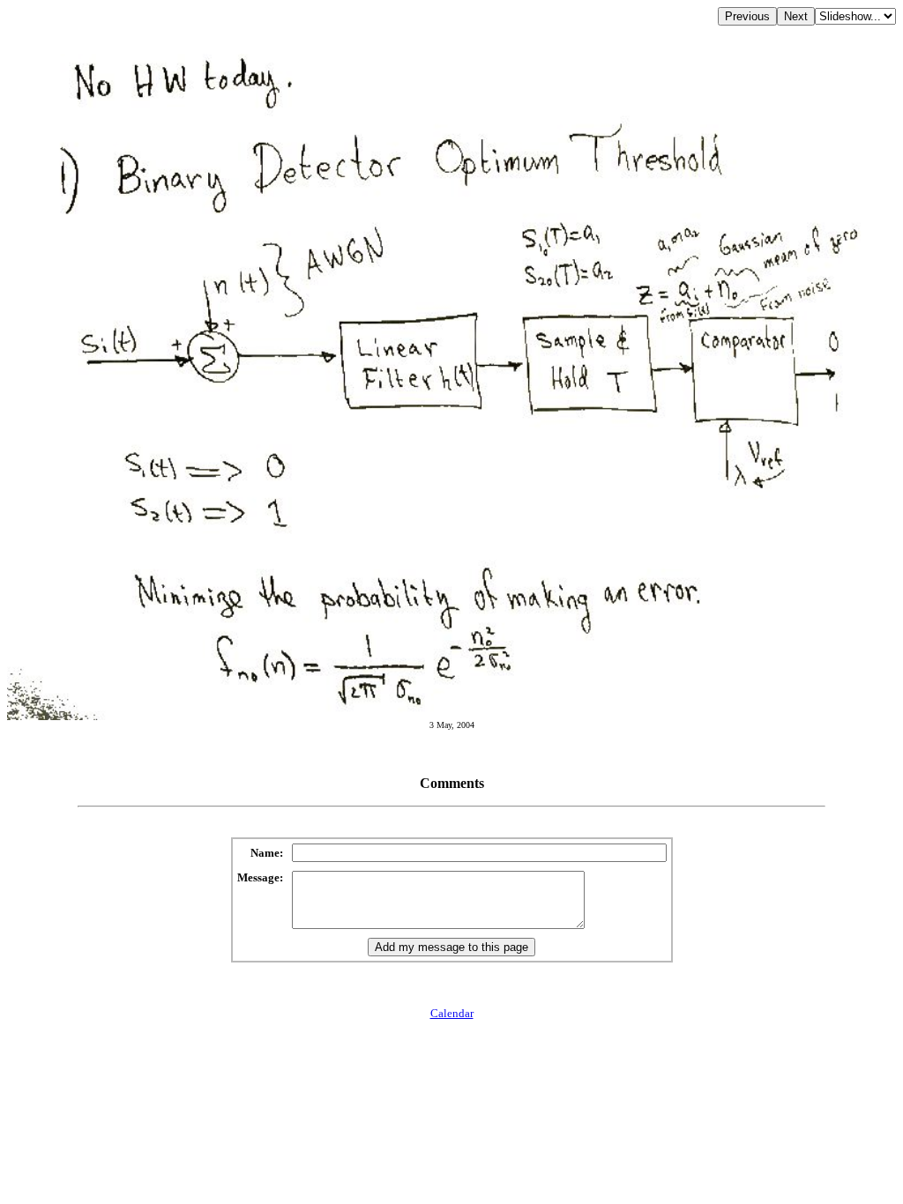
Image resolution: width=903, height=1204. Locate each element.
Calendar (452, 1013)
